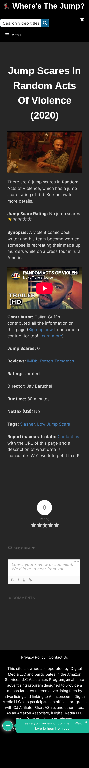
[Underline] (24, 580)
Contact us (68, 436)
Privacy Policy (33, 657)
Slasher (27, 424)
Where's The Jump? (48, 6)
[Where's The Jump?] (7, 6)
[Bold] (12, 580)
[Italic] (18, 580)
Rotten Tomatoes (57, 361)
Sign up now (40, 329)
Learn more (50, 335)
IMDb (32, 361)
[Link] (30, 580)
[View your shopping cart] (82, 20)
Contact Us (58, 657)
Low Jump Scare (53, 424)
